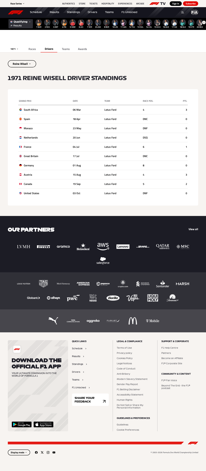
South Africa (31, 110)
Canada (28, 184)
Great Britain (31, 156)
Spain (27, 119)
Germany (29, 165)
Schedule (36, 12)
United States (31, 193)
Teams (109, 12)
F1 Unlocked (129, 12)
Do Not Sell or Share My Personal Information (130, 406)
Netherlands (31, 137)
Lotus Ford (110, 110)
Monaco (28, 128)
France (27, 147)
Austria (28, 175)
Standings (73, 12)
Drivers (92, 12)
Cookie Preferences (128, 430)
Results (54, 12)
